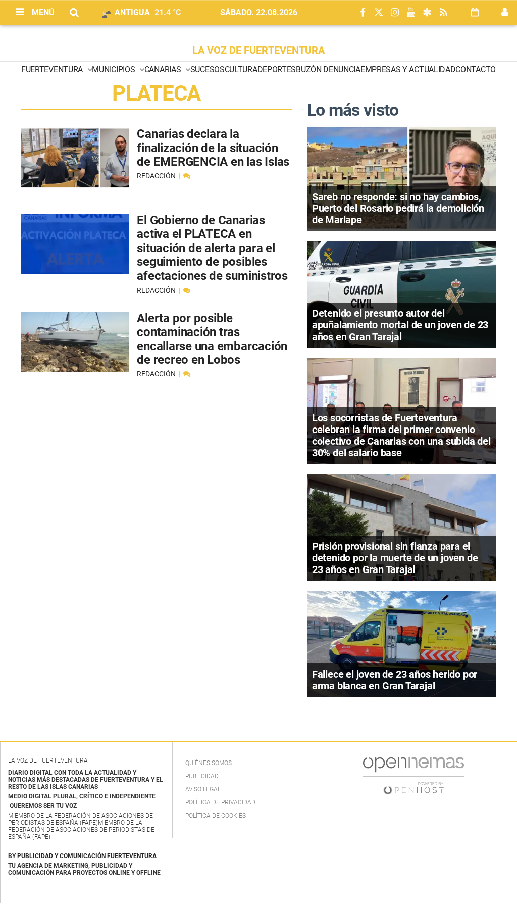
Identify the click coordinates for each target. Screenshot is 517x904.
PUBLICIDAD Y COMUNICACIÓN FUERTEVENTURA (87, 856)
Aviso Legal (203, 789)
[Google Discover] (427, 13)
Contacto (475, 69)
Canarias (163, 69)
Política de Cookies (215, 815)
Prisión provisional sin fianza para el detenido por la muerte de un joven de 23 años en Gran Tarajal (395, 558)
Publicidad (202, 776)
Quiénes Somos (208, 763)
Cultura (241, 69)
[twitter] (379, 13)
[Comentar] (186, 176)
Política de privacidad (220, 802)
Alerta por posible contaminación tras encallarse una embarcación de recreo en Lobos (212, 339)
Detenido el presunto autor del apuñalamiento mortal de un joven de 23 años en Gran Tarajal (400, 325)
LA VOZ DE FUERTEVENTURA (258, 50)
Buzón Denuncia (328, 69)
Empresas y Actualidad (407, 69)
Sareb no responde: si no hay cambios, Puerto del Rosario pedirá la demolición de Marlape (398, 208)
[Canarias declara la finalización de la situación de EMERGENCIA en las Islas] (75, 157)
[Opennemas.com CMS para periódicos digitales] (413, 775)
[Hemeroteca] (475, 12)
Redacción (157, 176)
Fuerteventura (53, 69)
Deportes (276, 69)
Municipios (114, 69)
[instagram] (395, 13)
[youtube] (411, 13)
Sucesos (207, 69)
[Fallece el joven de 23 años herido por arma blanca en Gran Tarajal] (401, 643)
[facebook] (362, 13)
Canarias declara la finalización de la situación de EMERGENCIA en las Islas (213, 148)
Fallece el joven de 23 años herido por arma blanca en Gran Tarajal (394, 680)
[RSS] (443, 13)
